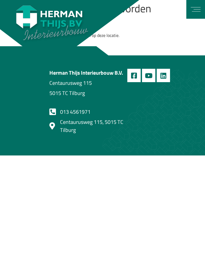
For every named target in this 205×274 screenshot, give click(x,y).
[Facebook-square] (134, 75)
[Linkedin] (163, 75)
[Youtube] (148, 75)
